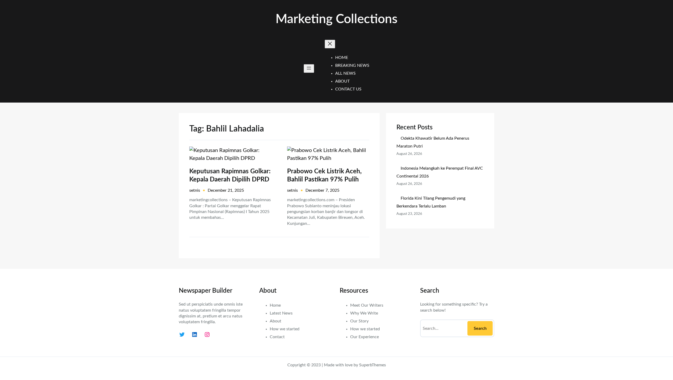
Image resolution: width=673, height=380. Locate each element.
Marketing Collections (336, 19)
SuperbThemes (372, 365)
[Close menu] (330, 44)
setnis (194, 190)
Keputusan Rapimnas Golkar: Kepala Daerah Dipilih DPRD (230, 175)
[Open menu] (309, 68)
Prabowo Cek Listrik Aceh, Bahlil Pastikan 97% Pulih (324, 175)
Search (480, 328)
